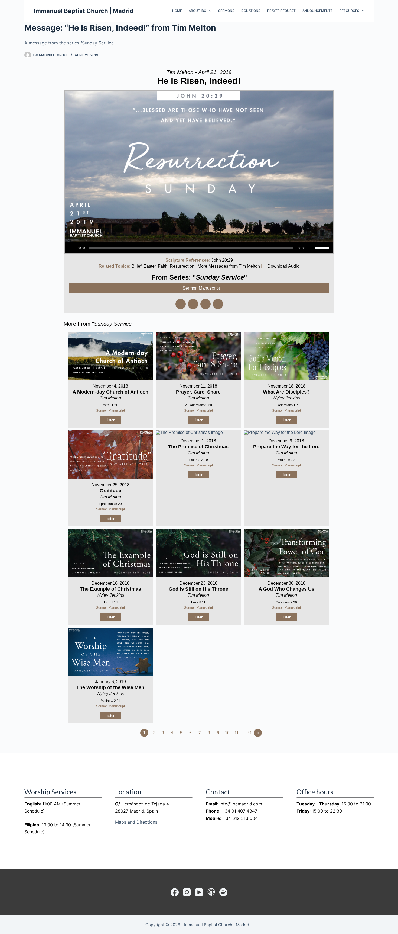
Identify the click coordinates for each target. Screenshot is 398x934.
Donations (250, 11)
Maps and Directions (136, 822)
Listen (110, 420)
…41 (247, 732)
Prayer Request (281, 11)
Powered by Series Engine (314, 747)
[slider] (323, 247)
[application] (199, 247)
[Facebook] (175, 892)
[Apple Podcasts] (211, 892)
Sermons (226, 11)
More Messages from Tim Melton (229, 266)
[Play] (71, 248)
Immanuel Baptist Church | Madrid (83, 10)
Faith (163, 266)
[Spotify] (223, 892)
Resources (349, 11)
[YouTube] (199, 892)
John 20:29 (222, 260)
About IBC (197, 11)
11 (236, 732)
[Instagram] (187, 892)
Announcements (317, 11)
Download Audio (283, 266)
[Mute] (311, 248)
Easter (149, 266)
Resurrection (182, 266)
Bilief (136, 266)
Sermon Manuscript (110, 410)
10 (227, 732)
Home (177, 11)
